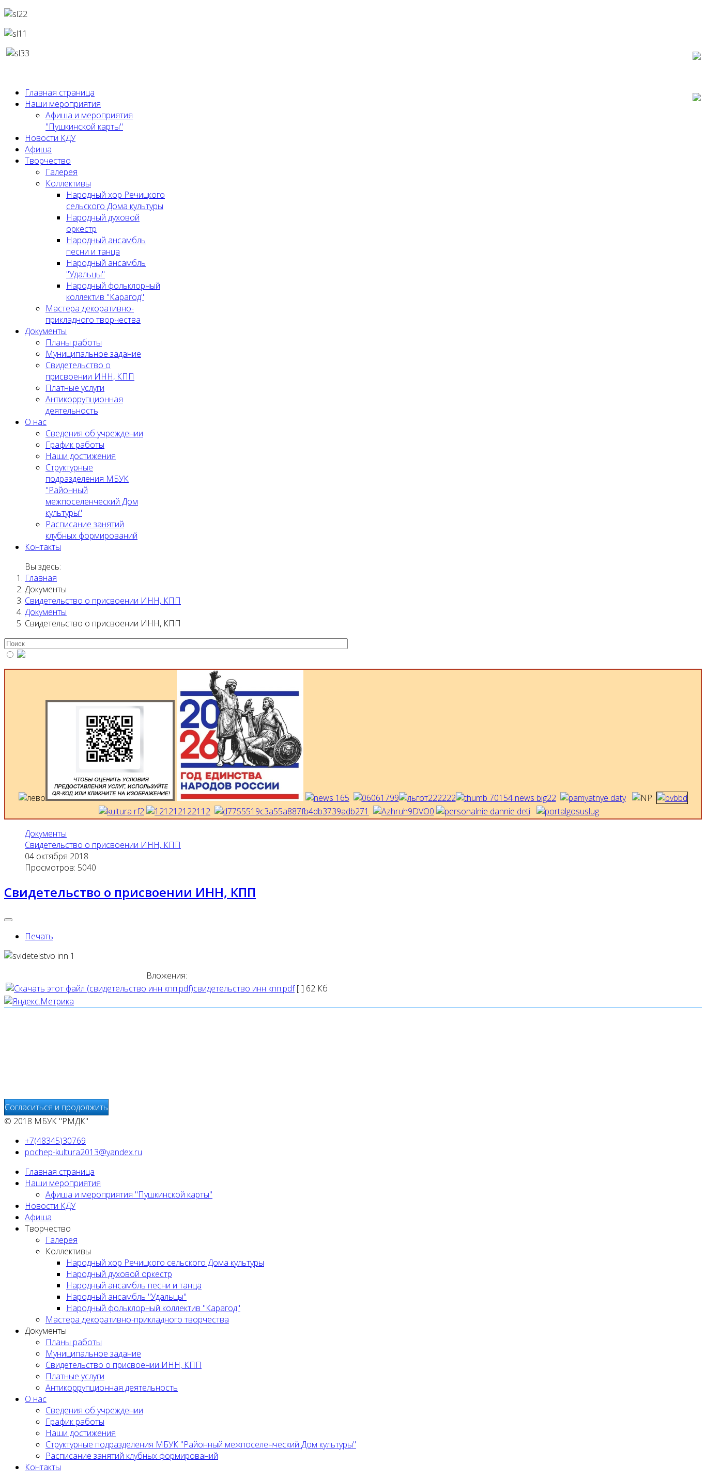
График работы (74, 444)
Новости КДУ (50, 138)
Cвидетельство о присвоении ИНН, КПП (89, 370)
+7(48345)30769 (55, 1140)
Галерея (61, 172)
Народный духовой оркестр (119, 1274)
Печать (39, 936)
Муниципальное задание (93, 353)
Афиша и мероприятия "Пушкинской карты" (89, 120)
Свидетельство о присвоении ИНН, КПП (103, 844)
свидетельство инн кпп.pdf (244, 988)
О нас (36, 422)
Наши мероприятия (63, 103)
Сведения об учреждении (94, 433)
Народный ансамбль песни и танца (106, 245)
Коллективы (68, 183)
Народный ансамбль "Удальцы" (126, 1296)
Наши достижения (80, 456)
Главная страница (60, 92)
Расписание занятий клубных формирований (91, 529)
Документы (46, 331)
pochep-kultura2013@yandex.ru (83, 1152)
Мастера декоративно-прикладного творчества (93, 314)
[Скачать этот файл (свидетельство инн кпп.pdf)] (99, 988)
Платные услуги (74, 387)
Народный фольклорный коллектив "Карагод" (113, 291)
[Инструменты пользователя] (8, 919)
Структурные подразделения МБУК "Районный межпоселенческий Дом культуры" (200, 1444)
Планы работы (73, 342)
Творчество (48, 160)
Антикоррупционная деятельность (84, 404)
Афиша (38, 149)
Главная (41, 578)
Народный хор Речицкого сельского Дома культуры (115, 200)
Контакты (43, 547)
